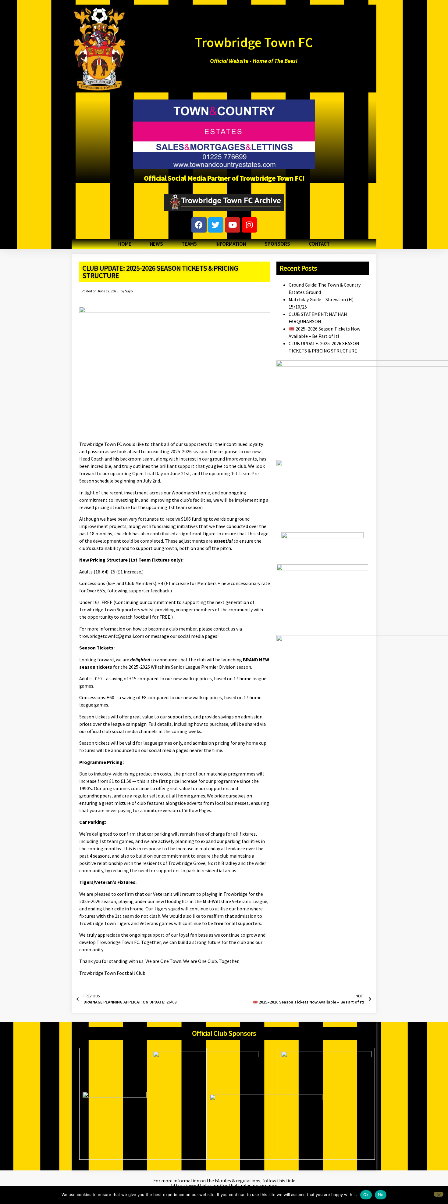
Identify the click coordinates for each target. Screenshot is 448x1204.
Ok (366, 1194)
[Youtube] (232, 225)
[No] (438, 1194)
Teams (189, 243)
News (156, 243)
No (381, 1194)
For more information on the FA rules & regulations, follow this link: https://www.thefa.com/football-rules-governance (224, 1182)
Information (230, 243)
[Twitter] (215, 225)
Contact (319, 243)
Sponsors (277, 243)
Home (124, 243)
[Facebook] (199, 225)
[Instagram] (249, 225)
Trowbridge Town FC (254, 42)
